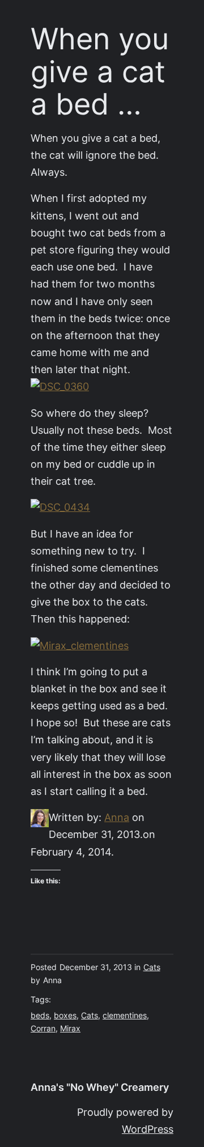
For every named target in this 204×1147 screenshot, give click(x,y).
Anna (116, 817)
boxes (65, 1015)
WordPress (147, 1129)
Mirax (70, 1028)
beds (40, 1015)
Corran (43, 1028)
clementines (125, 1015)
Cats (151, 967)
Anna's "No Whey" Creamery (100, 1087)
